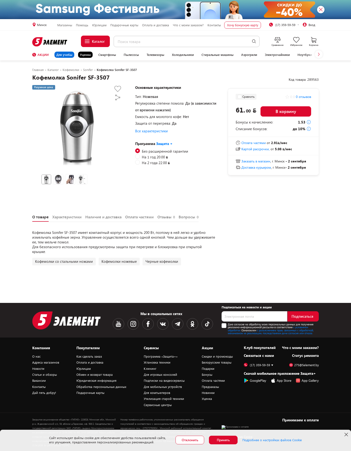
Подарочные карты (124, 25)
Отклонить (190, 440)
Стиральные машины (218, 55)
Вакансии (39, 380)
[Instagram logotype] (133, 324)
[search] (254, 41)
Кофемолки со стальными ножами (64, 261)
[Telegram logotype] (177, 324)
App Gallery (310, 380)
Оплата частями (213, 380)
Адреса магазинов (45, 362)
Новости (38, 368)
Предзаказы (210, 387)
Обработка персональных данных (101, 387)
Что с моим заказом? (188, 25)
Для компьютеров (157, 393)
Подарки (208, 368)
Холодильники (183, 55)
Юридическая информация (96, 380)
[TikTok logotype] (207, 324)
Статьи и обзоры (44, 374)
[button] (319, 54)
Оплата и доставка (155, 25)
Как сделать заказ (89, 356)
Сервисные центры (158, 405)
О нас (36, 356)
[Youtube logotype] (118, 324)
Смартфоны (107, 55)
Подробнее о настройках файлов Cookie (272, 440)
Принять (223, 440)
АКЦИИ (43, 55)
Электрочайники (277, 55)
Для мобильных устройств (163, 387)
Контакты (214, 25)
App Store (284, 380)
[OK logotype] (192, 324)
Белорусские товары (216, 362)
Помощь (82, 25)
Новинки (208, 393)
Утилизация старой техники (164, 399)
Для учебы (64, 55)
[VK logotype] (163, 324)
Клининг (150, 368)
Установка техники (157, 362)
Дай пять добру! (44, 393)
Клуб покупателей (260, 347)
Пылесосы (131, 55)
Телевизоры (155, 55)
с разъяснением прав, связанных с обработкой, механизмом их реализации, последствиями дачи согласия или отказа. (271, 331)
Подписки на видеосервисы (164, 380)
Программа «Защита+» (161, 356)
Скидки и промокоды (217, 356)
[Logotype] (50, 42)
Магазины (64, 25)
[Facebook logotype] (148, 324)
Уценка (85, 55)
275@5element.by (306, 365)
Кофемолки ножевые (119, 261)
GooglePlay (258, 380)
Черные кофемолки (161, 261)
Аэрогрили (249, 55)
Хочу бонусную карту (242, 25)
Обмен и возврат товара (94, 374)
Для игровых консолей (160, 374)
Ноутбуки (305, 55)
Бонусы (207, 374)
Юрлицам (99, 25)
